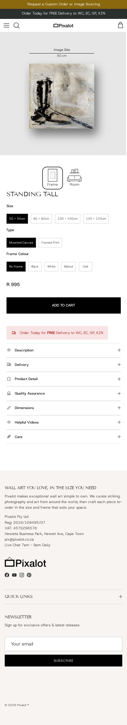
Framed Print (50, 242)
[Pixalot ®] (63, 25)
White (51, 266)
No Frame (16, 266)
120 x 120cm (96, 218)
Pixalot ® (23, 705)
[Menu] (6, 25)
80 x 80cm (41, 218)
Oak (85, 266)
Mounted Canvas (21, 242)
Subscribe (64, 660)
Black (34, 266)
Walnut (68, 266)
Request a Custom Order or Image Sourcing (63, 4)
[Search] (19, 25)
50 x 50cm (17, 218)
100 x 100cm (68, 218)
